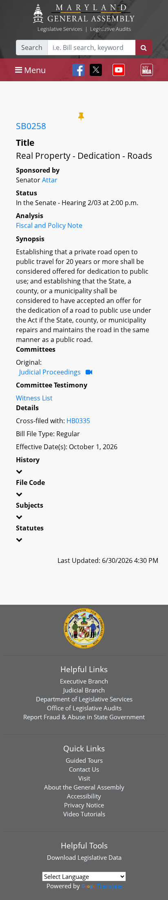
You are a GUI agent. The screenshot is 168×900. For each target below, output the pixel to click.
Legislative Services (60, 28)
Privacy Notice (84, 805)
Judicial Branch (84, 690)
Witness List (34, 398)
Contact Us (84, 769)
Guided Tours (84, 760)
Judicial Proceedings (50, 372)
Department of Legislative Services (84, 699)
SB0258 (31, 126)
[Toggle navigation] (117, 70)
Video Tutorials (84, 814)
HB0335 (78, 420)
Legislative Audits (110, 28)
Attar (49, 179)
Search (31, 47)
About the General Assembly (84, 787)
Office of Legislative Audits (84, 708)
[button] (84, 473)
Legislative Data (99, 857)
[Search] (143, 47)
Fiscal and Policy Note (49, 225)
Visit (84, 778)
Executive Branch (84, 681)
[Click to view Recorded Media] (89, 372)
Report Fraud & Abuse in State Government (84, 717)
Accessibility (84, 796)
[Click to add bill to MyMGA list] (81, 116)
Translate (109, 886)
